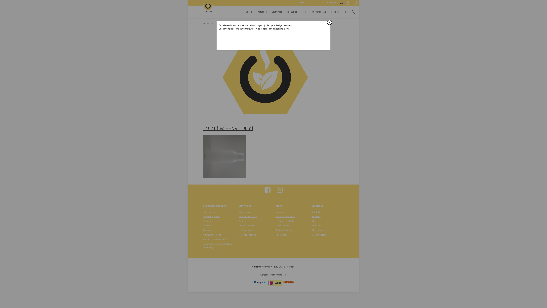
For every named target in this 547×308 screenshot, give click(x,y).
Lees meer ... (288, 25)
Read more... (284, 28)
